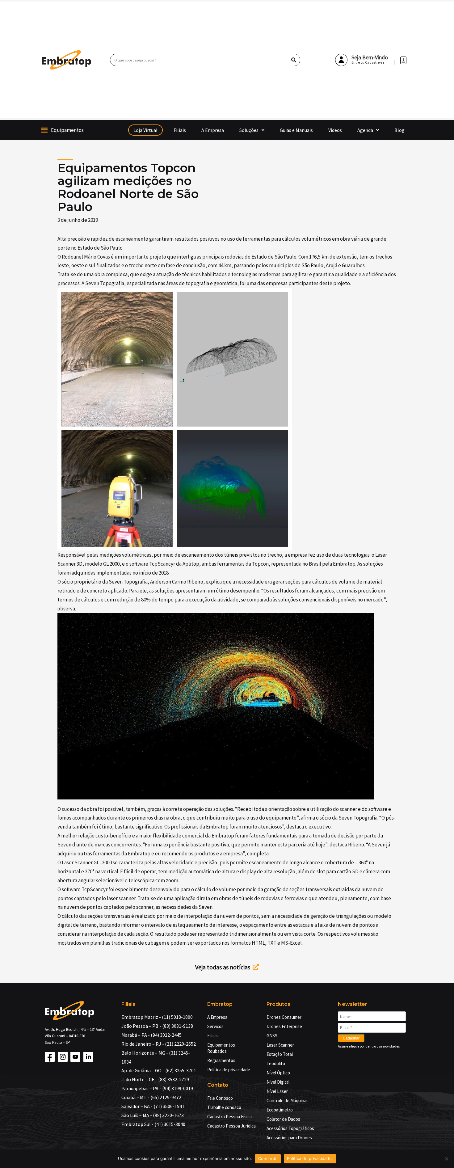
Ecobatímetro (280, 1110)
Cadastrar (351, 1038)
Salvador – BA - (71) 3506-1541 (152, 1106)
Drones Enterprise (284, 1026)
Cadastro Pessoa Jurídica (231, 1126)
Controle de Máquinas (288, 1100)
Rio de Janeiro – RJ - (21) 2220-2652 (158, 1044)
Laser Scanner (280, 1045)
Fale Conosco (220, 1098)
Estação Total (280, 1054)
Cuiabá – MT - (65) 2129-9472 (151, 1097)
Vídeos (335, 130)
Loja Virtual (145, 130)
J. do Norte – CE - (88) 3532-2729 (155, 1079)
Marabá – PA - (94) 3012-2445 (151, 1035)
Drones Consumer (284, 1017)
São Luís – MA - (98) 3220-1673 (152, 1115)
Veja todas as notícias (224, 967)
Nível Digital (278, 1082)
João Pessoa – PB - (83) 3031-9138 (157, 1026)
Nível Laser (277, 1091)
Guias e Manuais (296, 130)
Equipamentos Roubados (221, 1048)
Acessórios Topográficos (290, 1128)
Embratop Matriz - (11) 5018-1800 (157, 1017)
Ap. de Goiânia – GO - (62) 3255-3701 (158, 1070)
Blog (399, 130)
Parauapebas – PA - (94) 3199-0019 (157, 1088)
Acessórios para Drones (289, 1138)
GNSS (272, 1036)
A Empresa (212, 130)
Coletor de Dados (283, 1119)
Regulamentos (221, 1060)
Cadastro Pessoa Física (229, 1117)
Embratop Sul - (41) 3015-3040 (153, 1124)
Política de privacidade (228, 1070)
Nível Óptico (278, 1073)
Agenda (365, 130)
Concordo (268, 1158)
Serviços (215, 1026)
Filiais (180, 130)
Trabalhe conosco (224, 1107)
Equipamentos (67, 130)
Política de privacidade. (310, 1158)
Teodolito (276, 1063)
